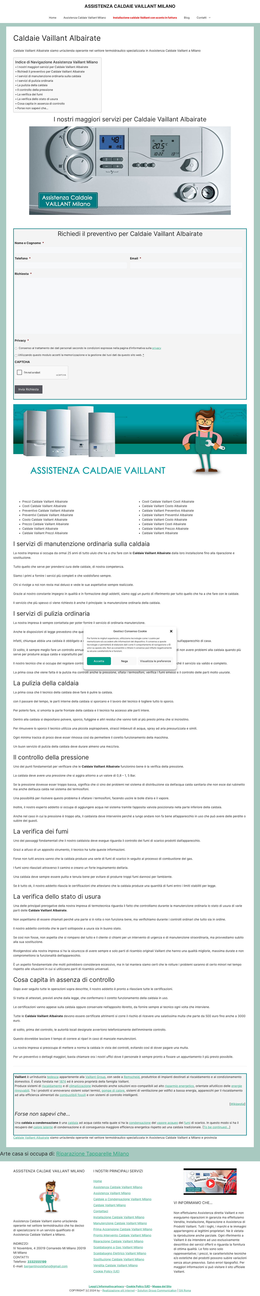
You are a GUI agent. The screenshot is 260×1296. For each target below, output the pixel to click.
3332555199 (36, 1261)
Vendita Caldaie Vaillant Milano (115, 1265)
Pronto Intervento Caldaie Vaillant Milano (122, 1235)
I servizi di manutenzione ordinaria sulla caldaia (49, 76)
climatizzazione (80, 1086)
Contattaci (100, 1211)
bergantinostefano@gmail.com (46, 1266)
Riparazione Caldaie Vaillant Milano (118, 1241)
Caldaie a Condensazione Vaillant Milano (122, 1199)
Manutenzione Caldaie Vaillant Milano (120, 1223)
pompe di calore (113, 1090)
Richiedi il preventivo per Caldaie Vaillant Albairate (51, 71)
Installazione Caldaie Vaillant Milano (118, 1217)
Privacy (22, 340)
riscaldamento (52, 1086)
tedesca (53, 1077)
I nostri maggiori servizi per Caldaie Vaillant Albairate (52, 67)
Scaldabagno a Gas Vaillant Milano (118, 1247)
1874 (62, 1081)
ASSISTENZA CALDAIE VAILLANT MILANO (130, 6)
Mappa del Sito (161, 1286)
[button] (171, 631)
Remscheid (132, 1077)
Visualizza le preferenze (155, 661)
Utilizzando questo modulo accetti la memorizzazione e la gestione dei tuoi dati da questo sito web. (81, 355)
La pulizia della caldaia (32, 85)
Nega (124, 661)
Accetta (99, 661)
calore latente (43, 1127)
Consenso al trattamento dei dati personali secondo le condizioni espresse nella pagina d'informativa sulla (90, 348)
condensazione (140, 1123)
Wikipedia (237, 1104)
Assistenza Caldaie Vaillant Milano (84, 17)
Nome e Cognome (29, 243)
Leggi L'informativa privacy (106, 1286)
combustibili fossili (73, 1095)
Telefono (23, 258)
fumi (187, 1123)
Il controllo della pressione (35, 89)
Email (135, 258)
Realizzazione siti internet (118, 1290)
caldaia (73, 1123)
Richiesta (23, 274)
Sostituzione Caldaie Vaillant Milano (118, 1259)
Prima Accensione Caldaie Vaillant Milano (122, 1229)
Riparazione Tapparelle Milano (92, 1154)
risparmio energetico (179, 1086)
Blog (187, 17)
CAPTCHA (22, 362)
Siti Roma (185, 1290)
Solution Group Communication (157, 1290)
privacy (156, 348)
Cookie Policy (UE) (106, 1271)
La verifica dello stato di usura (37, 99)
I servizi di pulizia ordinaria (35, 80)
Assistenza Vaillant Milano (112, 1193)
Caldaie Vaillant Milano (109, 1205)
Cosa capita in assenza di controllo (41, 103)
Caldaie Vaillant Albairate (31, 1137)
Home (52, 17)
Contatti (202, 17)
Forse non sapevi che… (32, 108)
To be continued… (216, 1127)
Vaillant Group (95, 1077)
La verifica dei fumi (30, 94)
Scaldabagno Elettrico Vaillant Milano (119, 1253)
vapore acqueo (167, 1123)
